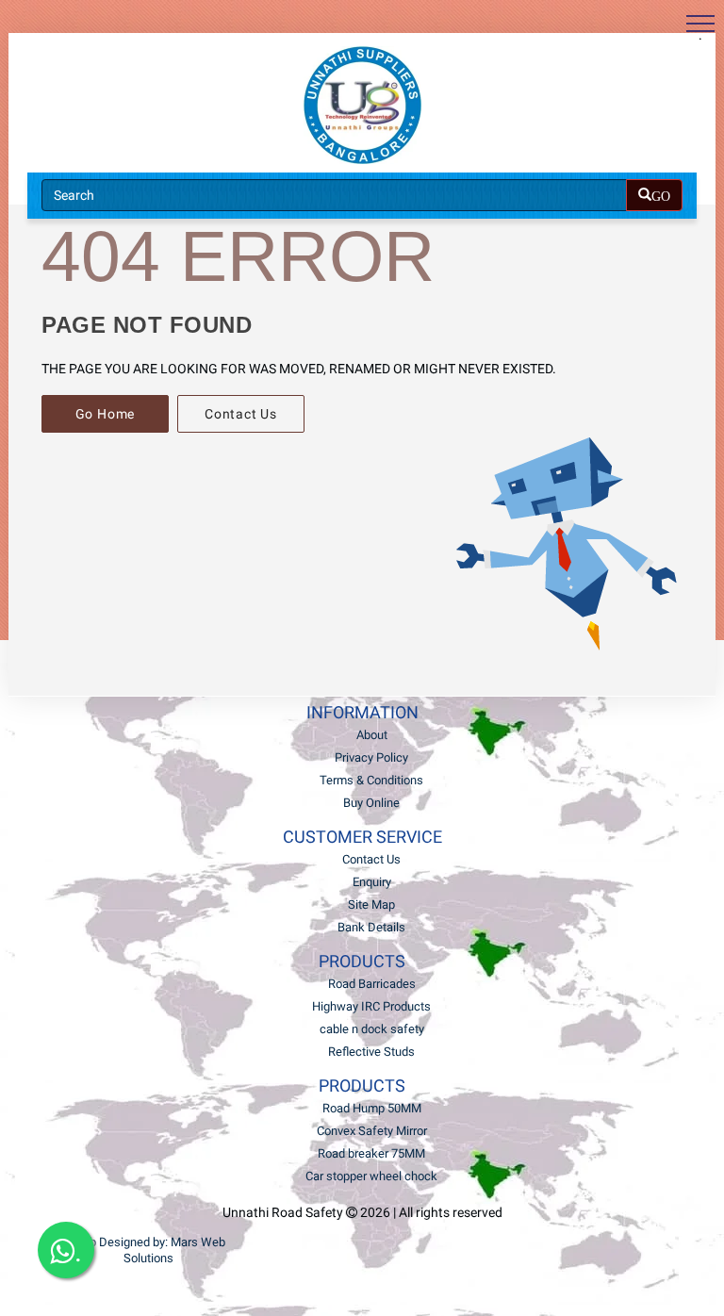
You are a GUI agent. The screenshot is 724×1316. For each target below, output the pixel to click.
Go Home (105, 413)
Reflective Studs (371, 1052)
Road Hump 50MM (371, 1108)
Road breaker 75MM (371, 1153)
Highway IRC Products (371, 1006)
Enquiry (372, 882)
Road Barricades (372, 984)
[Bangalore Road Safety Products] (362, 105)
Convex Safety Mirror (372, 1131)
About (371, 735)
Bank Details (371, 927)
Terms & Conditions (371, 780)
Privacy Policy (371, 757)
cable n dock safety (372, 1029)
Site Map (371, 904)
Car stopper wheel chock (371, 1176)
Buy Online (371, 803)
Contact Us (241, 413)
